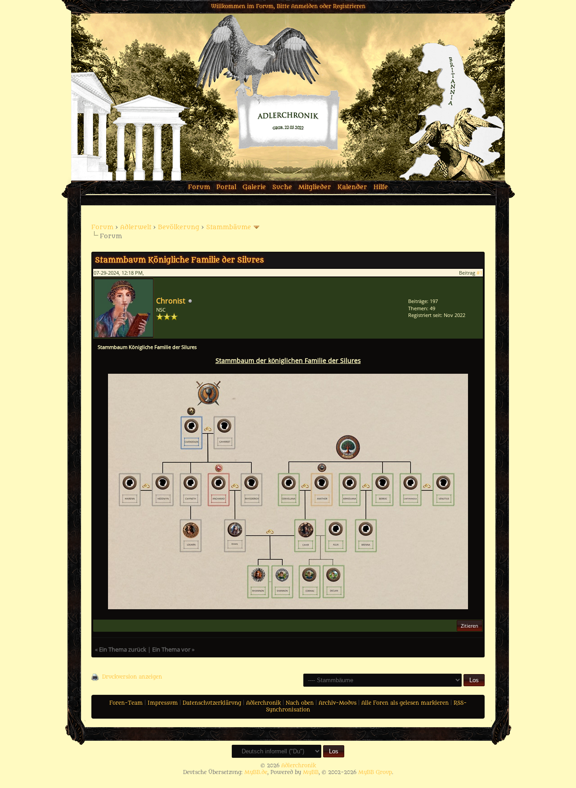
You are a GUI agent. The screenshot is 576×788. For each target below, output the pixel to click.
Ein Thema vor (171, 649)
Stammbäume (228, 227)
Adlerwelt (135, 227)
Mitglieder (314, 187)
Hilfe (381, 187)
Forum (199, 187)
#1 (479, 272)
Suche (282, 187)
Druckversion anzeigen (132, 677)
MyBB (311, 772)
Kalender (352, 187)
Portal (226, 187)
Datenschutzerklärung (212, 703)
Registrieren (349, 6)
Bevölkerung (178, 227)
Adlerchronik (263, 703)
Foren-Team (126, 703)
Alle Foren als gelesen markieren (405, 703)
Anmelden (304, 6)
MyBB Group (375, 772)
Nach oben (300, 703)
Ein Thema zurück (122, 649)
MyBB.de (255, 772)
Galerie (254, 187)
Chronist (170, 301)
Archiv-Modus (337, 703)
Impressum (163, 703)
